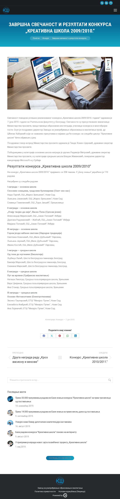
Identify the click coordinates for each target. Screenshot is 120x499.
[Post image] (10, 399)
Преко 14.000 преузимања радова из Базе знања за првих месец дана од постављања (57, 412)
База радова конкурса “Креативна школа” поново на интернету (46, 432)
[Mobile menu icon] (115, 10)
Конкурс (13, 60)
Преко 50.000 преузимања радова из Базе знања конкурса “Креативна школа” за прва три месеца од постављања (63, 400)
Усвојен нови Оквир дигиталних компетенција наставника (43, 422)
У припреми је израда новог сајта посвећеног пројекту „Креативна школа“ (51, 442)
